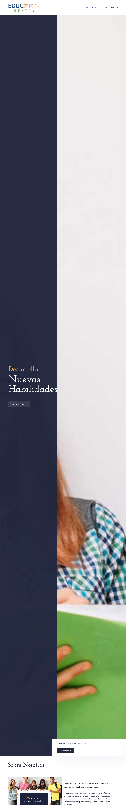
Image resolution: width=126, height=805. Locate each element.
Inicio (87, 7)
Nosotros (95, 7)
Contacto (114, 7)
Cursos (104, 7)
